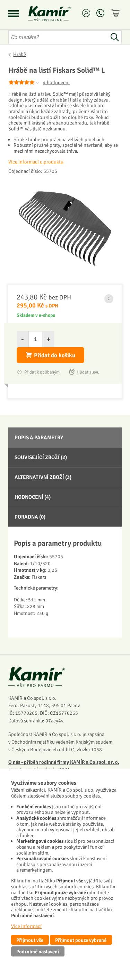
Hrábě (19, 54)
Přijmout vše (29, 940)
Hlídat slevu (88, 372)
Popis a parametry (39, 437)
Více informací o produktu (35, 162)
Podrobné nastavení (37, 951)
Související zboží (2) (41, 457)
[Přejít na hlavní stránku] (57, 13)
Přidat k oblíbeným (42, 372)
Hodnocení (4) (33, 497)
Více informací (26, 926)
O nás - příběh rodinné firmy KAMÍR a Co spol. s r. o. (63, 762)
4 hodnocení (56, 82)
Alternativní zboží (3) (43, 477)
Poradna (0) (30, 517)
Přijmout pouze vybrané (80, 940)
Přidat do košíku (54, 355)
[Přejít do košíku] (116, 13)
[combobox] (58, 37)
